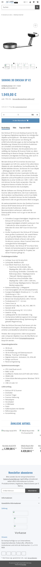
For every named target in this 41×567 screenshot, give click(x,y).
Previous (3, 67)
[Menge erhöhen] (37, 115)
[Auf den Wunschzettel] (35, 25)
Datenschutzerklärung (11, 479)
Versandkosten (32, 558)
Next (36, 67)
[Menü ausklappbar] (2, 1)
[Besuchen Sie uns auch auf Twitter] (9, 553)
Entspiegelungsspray (26, 338)
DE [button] (25, 2)
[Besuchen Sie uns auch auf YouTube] (14, 553)
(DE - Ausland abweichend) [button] (20, 107)
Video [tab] (14, 128)
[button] (30, 2)
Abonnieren (32, 491)
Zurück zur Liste (7, 15)
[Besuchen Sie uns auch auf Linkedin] (24, 553)
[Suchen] (37, 7)
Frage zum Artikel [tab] (24, 128)
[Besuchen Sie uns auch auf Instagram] (19, 553)
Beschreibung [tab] (6, 128)
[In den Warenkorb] (3, 21)
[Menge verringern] (4, 115)
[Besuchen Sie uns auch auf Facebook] (4, 553)
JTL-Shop (23, 564)
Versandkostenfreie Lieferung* (23, 99)
